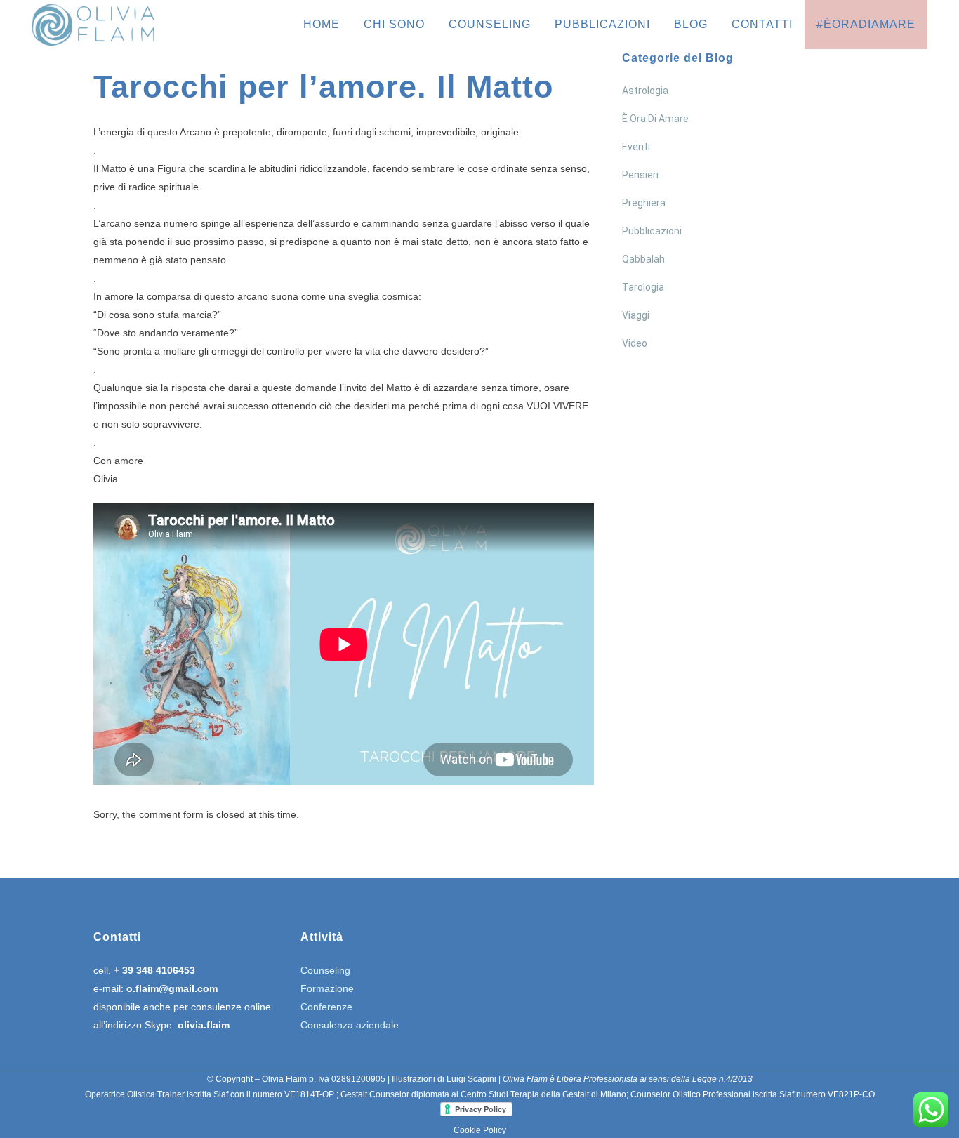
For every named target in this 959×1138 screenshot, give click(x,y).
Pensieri (640, 174)
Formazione (327, 988)
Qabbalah (643, 259)
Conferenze (326, 1006)
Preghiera (644, 203)
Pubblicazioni (652, 231)
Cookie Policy (480, 1130)
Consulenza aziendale (349, 1025)
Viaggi (635, 315)
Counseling (325, 970)
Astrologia (645, 90)
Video (634, 343)
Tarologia (643, 287)
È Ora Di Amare (655, 118)
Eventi (636, 146)
